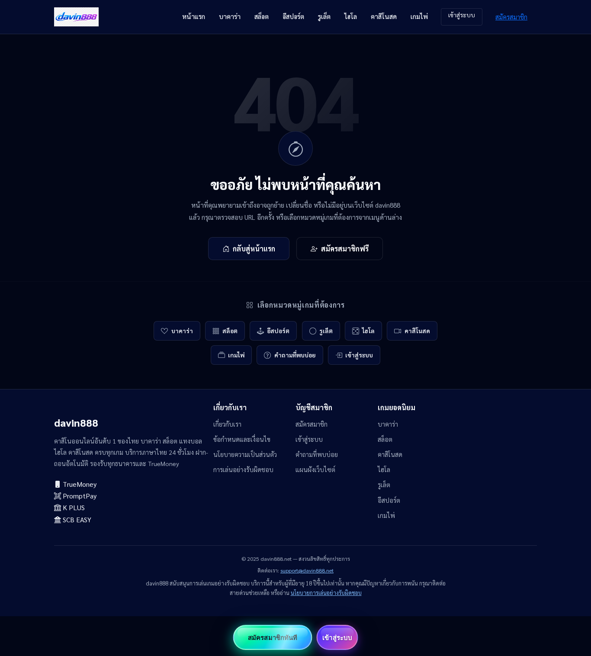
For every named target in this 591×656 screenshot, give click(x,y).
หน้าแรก (193, 16)
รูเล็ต (324, 16)
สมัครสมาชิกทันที (272, 637)
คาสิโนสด (384, 16)
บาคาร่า (230, 16)
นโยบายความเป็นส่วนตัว (245, 454)
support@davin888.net (307, 570)
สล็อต (261, 16)
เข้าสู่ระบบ (461, 15)
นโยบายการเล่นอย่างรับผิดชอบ (326, 592)
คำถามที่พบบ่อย (295, 355)
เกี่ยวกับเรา (227, 424)
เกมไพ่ (419, 16)
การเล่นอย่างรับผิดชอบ (243, 469)
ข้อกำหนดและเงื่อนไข (241, 439)
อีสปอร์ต (293, 16)
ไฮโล (350, 16)
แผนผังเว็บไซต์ (315, 469)
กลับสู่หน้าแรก (254, 248)
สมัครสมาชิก (511, 17)
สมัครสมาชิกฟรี (345, 248)
